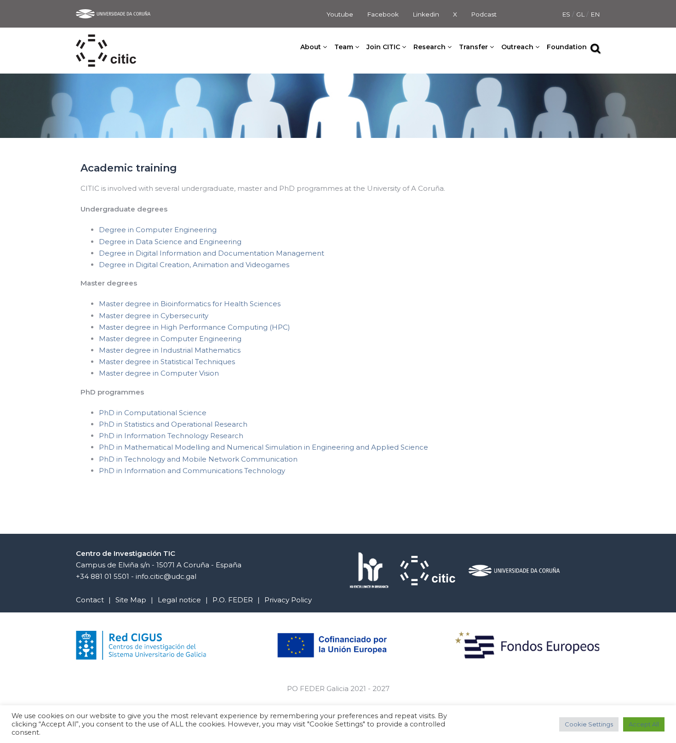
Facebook (383, 14)
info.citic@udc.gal (166, 576)
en (595, 14)
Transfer (473, 47)
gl (581, 14)
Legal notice (179, 599)
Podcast (484, 14)
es (567, 14)
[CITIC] (106, 40)
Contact (90, 599)
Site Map (130, 599)
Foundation (567, 47)
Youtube (340, 14)
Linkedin (425, 14)
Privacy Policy (288, 599)
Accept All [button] (644, 724)
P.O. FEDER (232, 599)
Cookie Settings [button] (589, 724)
